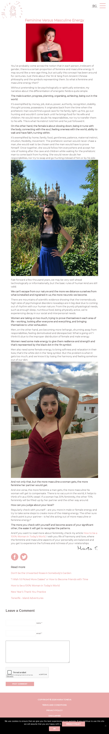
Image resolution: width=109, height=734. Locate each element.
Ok (54, 729)
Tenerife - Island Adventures (27, 598)
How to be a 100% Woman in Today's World (35, 585)
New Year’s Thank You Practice (28, 591)
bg (94, 6)
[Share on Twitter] (24, 557)
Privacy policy (73, 724)
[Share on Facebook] (15, 557)
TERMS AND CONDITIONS (54, 705)
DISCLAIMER (55, 716)
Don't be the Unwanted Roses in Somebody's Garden (41, 573)
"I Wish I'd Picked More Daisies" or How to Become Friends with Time (49, 579)
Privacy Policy (54, 710)
